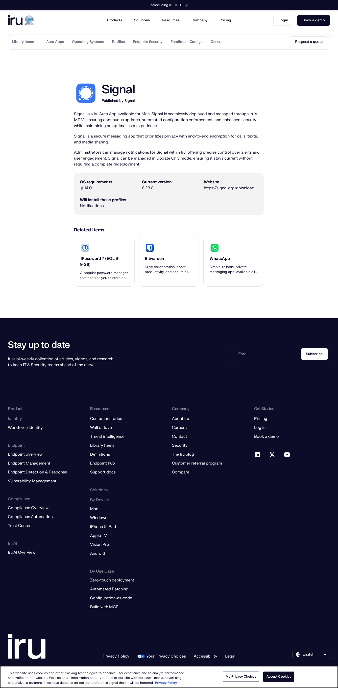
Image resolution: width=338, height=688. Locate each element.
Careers (179, 427)
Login (283, 20)
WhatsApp (220, 258)
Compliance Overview (28, 507)
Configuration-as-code (111, 598)
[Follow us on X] (272, 454)
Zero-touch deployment (112, 580)
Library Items (23, 42)
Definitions (100, 454)
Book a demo (313, 20)
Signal (129, 101)
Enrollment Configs (186, 42)
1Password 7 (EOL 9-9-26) (100, 261)
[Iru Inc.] (27, 646)
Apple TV (98, 535)
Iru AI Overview (21, 552)
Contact (179, 436)
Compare (180, 472)
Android (97, 553)
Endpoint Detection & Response (37, 472)
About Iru (180, 418)
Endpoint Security (148, 42)
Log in (260, 427)
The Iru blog (183, 454)
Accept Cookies (278, 676)
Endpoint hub (102, 463)
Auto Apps (55, 42)
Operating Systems (88, 42)
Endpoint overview (25, 454)
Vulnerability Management (32, 481)
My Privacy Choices (241, 676)
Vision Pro (99, 544)
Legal (230, 656)
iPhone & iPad (103, 526)
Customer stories (106, 418)
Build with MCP (104, 607)
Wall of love (101, 427)
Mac (94, 508)
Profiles (118, 42)
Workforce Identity (25, 427)
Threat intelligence (107, 436)
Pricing (225, 20)
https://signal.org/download (229, 188)
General (217, 42)
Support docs (103, 472)
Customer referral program (197, 463)
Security (180, 445)
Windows (98, 517)
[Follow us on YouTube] (287, 454)
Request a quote (309, 42)
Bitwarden (154, 258)
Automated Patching (109, 589)
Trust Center (19, 525)
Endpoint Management (29, 463)
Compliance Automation (30, 516)
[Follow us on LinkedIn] (257, 454)
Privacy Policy (116, 656)
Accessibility (205, 656)
